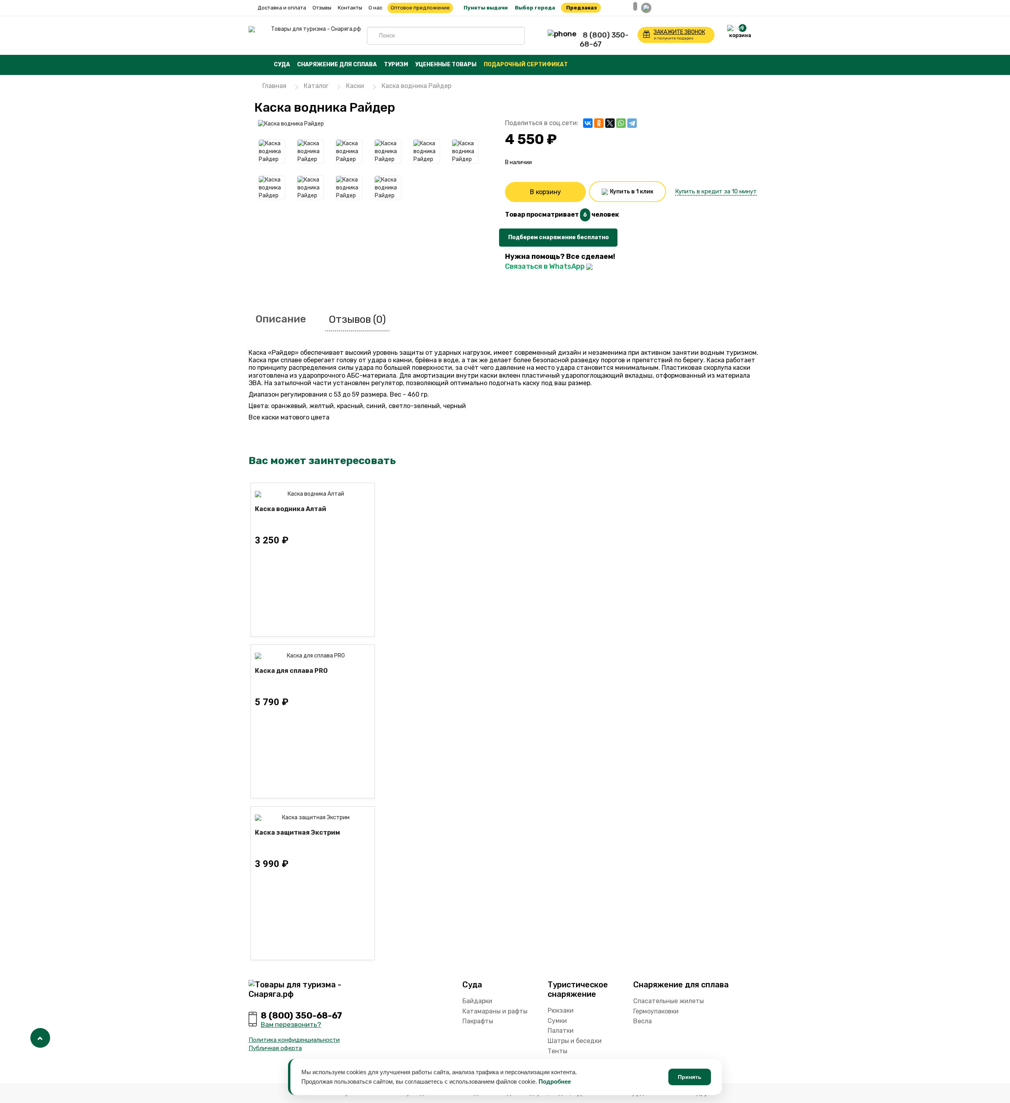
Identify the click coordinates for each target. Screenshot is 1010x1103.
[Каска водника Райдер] (380, 123)
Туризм (396, 64)
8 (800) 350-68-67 (604, 39)
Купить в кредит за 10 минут (716, 191)
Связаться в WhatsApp (545, 266)
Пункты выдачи (486, 8)
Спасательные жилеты (668, 1001)
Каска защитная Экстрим (297, 832)
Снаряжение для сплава (337, 64)
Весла (642, 1021)
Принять (689, 1077)
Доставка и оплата (282, 8)
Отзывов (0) (357, 319)
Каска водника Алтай (290, 509)
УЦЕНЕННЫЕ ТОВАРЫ (446, 64)
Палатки (561, 1030)
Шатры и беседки (575, 1041)
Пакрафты (477, 1021)
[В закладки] (509, 274)
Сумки (557, 1020)
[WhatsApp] (621, 123)
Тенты (557, 1051)
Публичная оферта (275, 1048)
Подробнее (555, 1081)
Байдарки (477, 1001)
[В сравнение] (519, 274)
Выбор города (535, 8)
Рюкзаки (561, 1010)
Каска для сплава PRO (291, 670)
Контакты (350, 8)
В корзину (545, 192)
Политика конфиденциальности (294, 1039)
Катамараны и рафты (494, 1011)
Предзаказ (581, 8)
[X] (610, 123)
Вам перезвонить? (291, 1024)
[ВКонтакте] (588, 123)
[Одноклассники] (599, 123)
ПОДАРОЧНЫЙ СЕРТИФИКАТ (526, 64)
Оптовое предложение (420, 8)
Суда (282, 64)
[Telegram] (632, 123)
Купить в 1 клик (631, 191)
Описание (281, 319)
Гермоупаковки (656, 1011)
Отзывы (321, 8)
